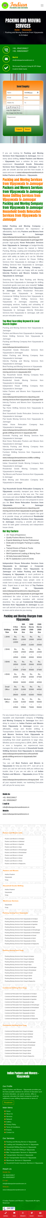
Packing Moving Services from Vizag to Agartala (19, 962)
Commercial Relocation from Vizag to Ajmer (18, 1050)
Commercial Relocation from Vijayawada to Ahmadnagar (22, 1005)
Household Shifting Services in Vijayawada (21, 1147)
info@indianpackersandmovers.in (23, 60)
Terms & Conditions (13, 1127)
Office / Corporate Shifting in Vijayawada (20, 1150)
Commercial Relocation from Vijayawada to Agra (19, 1002)
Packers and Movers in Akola (13, 861)
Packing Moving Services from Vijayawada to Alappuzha (22, 943)
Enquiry (9, 1130)
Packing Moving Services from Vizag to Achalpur (19, 956)
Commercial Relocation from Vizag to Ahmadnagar (20, 1042)
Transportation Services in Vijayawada (19, 1155)
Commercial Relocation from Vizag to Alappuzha (19, 1056)
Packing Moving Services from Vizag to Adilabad (19, 959)
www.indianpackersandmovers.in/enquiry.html (21, 780)
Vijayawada (26, 30)
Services (9, 1116)
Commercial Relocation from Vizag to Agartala (19, 1037)
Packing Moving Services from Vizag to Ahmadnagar (21, 967)
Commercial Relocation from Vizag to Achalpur (19, 1031)
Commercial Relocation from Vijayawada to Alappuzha (21, 1018)
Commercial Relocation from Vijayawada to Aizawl (20, 1010)
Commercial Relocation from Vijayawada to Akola (20, 1016)
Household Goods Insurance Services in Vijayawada (24, 1163)
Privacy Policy (11, 1124)
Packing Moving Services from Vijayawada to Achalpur (21, 919)
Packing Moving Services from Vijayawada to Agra (20, 927)
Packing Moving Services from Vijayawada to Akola (20, 941)
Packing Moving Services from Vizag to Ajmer (18, 975)
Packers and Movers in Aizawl (14, 855)
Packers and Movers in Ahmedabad (15, 852)
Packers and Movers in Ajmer (13, 858)
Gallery (8, 1122)
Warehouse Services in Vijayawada (18, 1160)
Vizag (6, 880)
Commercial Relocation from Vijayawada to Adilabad (21, 996)
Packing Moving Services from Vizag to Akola (18, 978)
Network (9, 1119)
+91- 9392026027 (20, 51)
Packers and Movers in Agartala (14, 844)
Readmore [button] (8, 1103)
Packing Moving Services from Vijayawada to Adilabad (21, 921)
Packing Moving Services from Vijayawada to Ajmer (20, 938)
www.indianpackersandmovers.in (30, 172)
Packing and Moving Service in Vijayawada (21, 1142)
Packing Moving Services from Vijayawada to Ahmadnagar (22, 930)
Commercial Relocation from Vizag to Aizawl (18, 1048)
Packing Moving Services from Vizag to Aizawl (19, 973)
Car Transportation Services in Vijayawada (21, 1158)
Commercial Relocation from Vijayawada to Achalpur (21, 994)
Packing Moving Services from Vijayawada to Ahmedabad (22, 932)
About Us (9, 1114)
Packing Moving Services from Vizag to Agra (18, 964)
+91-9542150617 (9, 1175)
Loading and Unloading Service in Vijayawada (22, 1144)
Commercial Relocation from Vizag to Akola (18, 1053)
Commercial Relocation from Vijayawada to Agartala (20, 999)
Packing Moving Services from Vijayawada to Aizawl (20, 935)
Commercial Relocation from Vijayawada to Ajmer (20, 1013)
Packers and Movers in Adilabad (14, 841)
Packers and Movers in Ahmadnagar (16, 850)
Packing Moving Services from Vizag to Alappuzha (20, 981)
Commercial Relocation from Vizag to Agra (17, 1039)
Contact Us (10, 1132)
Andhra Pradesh (10, 874)
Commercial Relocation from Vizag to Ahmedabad (20, 1045)
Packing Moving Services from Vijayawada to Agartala (21, 924)
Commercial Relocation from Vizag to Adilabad (19, 1034)
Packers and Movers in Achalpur (14, 839)
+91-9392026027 (9, 1177)
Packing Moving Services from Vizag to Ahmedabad (20, 970)
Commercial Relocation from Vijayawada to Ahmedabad (22, 1007)
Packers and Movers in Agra (13, 847)
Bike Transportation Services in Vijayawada (21, 1152)
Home (17, 30)
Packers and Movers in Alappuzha (15, 863)
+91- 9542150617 (20, 48)
